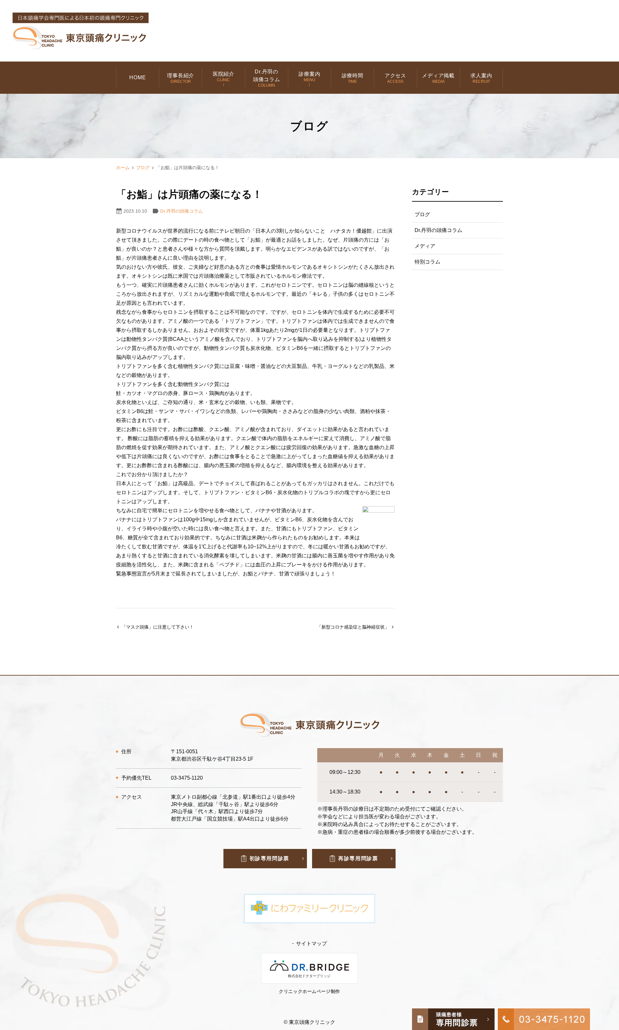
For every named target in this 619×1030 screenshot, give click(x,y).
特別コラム (427, 262)
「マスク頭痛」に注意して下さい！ (158, 627)
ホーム (123, 167)
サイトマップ (311, 943)
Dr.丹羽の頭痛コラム (181, 211)
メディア (425, 246)
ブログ (143, 167)
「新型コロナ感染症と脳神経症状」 (353, 627)
